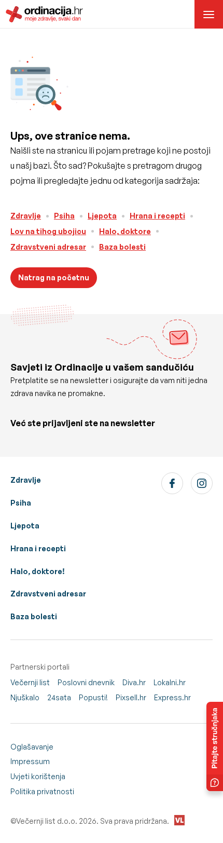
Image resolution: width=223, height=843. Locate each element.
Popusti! (93, 697)
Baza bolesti (122, 246)
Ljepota (102, 215)
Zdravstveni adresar (48, 246)
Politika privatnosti (42, 791)
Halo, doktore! (37, 571)
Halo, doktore (125, 231)
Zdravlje (25, 215)
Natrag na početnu (53, 277)
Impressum (30, 761)
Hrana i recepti (157, 215)
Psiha (64, 215)
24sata (59, 697)
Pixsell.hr (131, 697)
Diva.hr (134, 682)
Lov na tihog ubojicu (48, 231)
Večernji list (30, 682)
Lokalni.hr (170, 682)
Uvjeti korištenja (37, 776)
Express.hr (172, 697)
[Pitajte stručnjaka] (214, 746)
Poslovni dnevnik (86, 682)
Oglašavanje (31, 746)
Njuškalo (24, 697)
